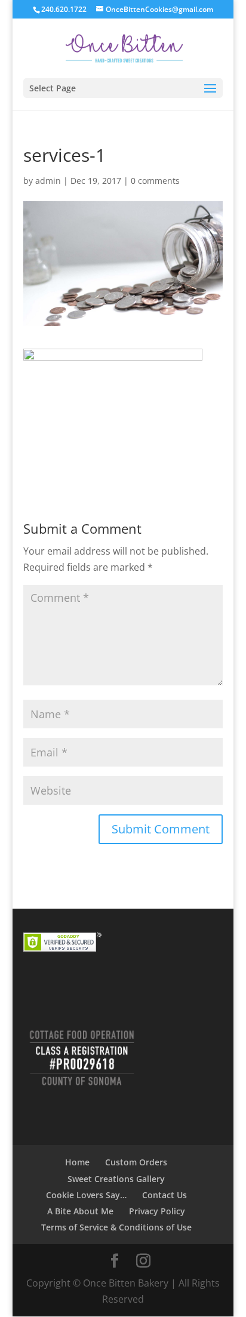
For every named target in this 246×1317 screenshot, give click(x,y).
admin (48, 180)
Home (77, 1162)
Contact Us (164, 1195)
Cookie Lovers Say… (86, 1195)
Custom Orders (136, 1162)
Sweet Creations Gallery (116, 1178)
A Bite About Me (80, 1211)
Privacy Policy (157, 1211)
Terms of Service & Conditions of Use (116, 1227)
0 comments (155, 180)
